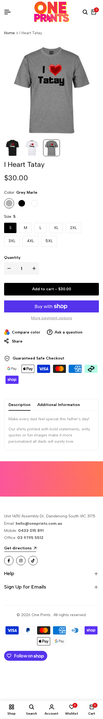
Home (9, 33)
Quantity (12, 257)
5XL (49, 241)
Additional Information (58, 404)
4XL (30, 241)
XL (56, 227)
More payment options (51, 318)
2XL (73, 227)
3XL (12, 241)
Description (19, 404)
